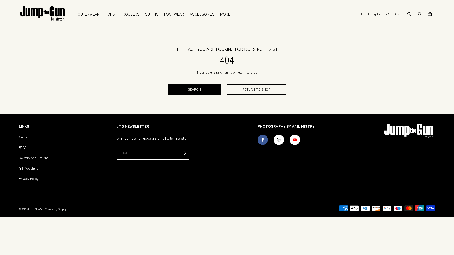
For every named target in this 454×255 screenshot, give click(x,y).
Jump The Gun (35, 209)
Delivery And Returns (33, 157)
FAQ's (23, 147)
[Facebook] (263, 140)
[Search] (409, 14)
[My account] (419, 14)
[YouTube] (295, 140)
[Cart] (430, 14)
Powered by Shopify (55, 209)
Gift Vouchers (28, 168)
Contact (25, 137)
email (124, 152)
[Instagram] (279, 140)
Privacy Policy (28, 178)
